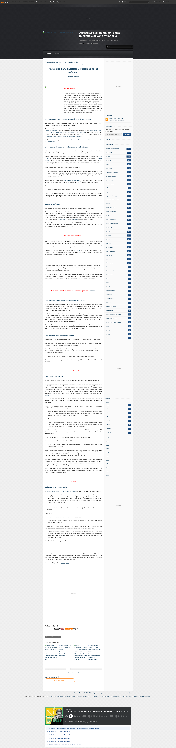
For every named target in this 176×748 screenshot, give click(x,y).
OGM (107, 164)
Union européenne (111, 211)
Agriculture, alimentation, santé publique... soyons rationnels (99, 34)
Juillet (108, 409)
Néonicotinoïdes (110, 251)
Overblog (99, 693)
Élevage (108, 338)
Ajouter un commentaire (60, 680)
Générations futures (111, 318)
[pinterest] (125, 2)
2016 (107, 471)
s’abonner (71, 721)
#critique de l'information (85, 64)
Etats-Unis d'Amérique (112, 223)
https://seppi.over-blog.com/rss (116, 120)
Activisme (109, 152)
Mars (108, 424)
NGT (107, 215)
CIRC (107, 282)
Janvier (109, 432)
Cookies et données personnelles (129, 696)
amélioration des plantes (112, 200)
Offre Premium (115, 696)
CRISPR (108, 203)
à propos (92, 721)
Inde (107, 326)
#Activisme (93, 64)
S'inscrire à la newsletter (53, 637)
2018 (107, 464)
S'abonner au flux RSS (116, 118)
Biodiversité (109, 275)
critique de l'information (112, 148)
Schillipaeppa (109, 298)
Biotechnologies (110, 271)
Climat (108, 239)
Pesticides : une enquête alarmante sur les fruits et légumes (63, 136)
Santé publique (110, 184)
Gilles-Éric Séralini (111, 306)
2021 (107, 452)
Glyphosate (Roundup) (112, 172)
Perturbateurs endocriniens (113, 314)
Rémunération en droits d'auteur (102, 696)
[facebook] (119, 2)
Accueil (48, 53)
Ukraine (108, 302)
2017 (107, 467)
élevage (108, 243)
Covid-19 (108, 231)
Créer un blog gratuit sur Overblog (54, 696)
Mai (108, 417)
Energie (108, 330)
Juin (108, 413)
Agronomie (109, 192)
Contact (57, 53)
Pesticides (109, 168)
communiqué (61, 219)
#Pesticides (99, 64)
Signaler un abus (82, 696)
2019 (107, 460)
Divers (108, 156)
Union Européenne (111, 219)
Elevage (108, 235)
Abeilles (108, 259)
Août (108, 405)
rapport (75, 219)
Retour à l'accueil (73, 673)
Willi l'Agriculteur (110, 207)
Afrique (108, 188)
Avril (108, 420)
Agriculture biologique (112, 196)
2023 (107, 445)
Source (92, 291)
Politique (108, 160)
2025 (107, 437)
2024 (107, 441)
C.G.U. (90, 696)
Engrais (108, 334)
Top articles (68, 696)
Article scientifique (111, 176)
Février (109, 428)
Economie (109, 255)
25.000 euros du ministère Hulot (73, 180)
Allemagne (109, 227)
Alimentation (109, 180)
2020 (107, 456)
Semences (109, 294)
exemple (47, 395)
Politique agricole (110, 290)
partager (82, 721)
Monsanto (109, 267)
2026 (107, 402)
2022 (107, 449)
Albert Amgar (109, 247)
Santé (108, 278)
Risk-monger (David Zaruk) (113, 322)
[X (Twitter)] (122, 2)
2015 (107, 475)
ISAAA (108, 286)
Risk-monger (109, 263)
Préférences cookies (145, 696)
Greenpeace (109, 310)
